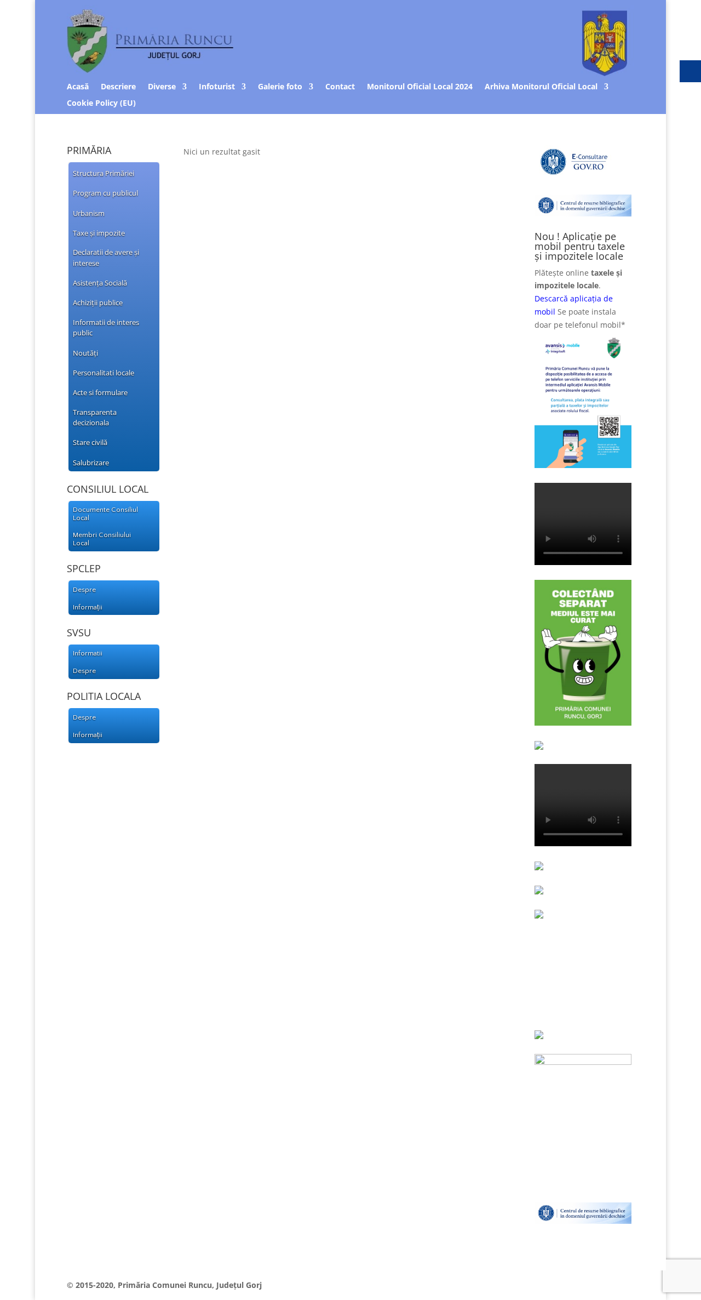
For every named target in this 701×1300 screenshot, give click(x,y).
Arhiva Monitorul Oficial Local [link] (541, 87)
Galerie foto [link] (280, 87)
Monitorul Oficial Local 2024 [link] (420, 87)
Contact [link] (340, 87)
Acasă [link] (78, 87)
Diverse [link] (162, 87)
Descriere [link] (118, 87)
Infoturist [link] (217, 87)
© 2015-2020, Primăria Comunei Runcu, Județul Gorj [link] (164, 1285)
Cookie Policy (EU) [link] (101, 103)
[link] (351, 73)
